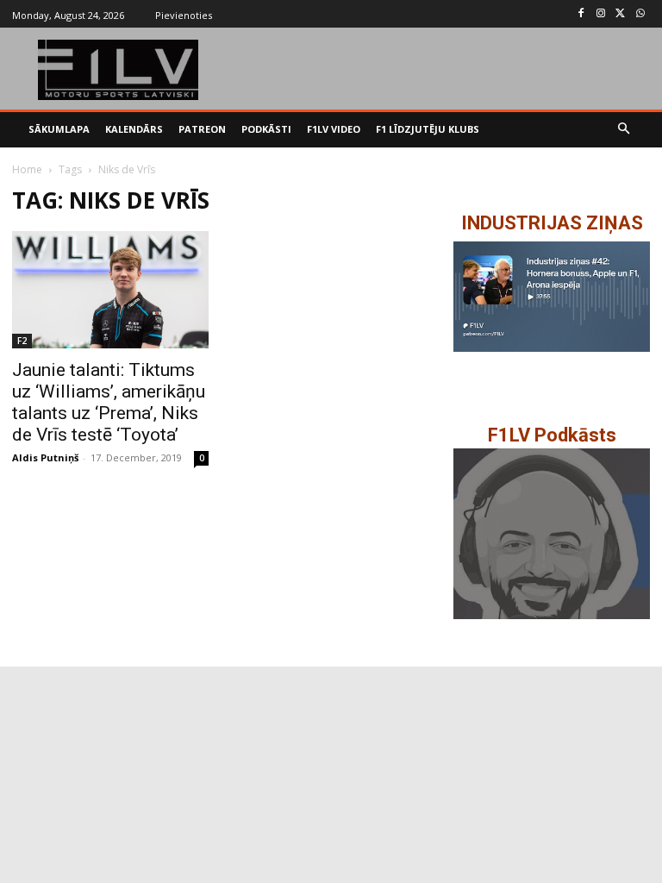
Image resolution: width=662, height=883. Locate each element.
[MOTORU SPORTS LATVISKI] (118, 70)
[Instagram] (601, 14)
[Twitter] (620, 14)
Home (27, 169)
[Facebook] (581, 14)
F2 (22, 341)
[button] (624, 129)
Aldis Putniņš (45, 457)
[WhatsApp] (640, 14)
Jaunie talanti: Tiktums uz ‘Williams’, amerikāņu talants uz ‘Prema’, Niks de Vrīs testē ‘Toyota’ (108, 402)
